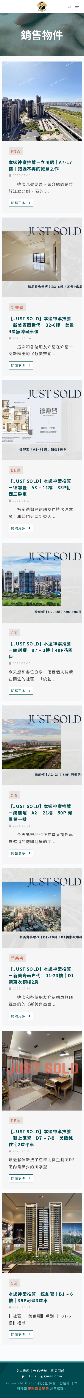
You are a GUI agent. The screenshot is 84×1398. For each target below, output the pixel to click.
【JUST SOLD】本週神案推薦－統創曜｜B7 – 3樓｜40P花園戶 (41, 650)
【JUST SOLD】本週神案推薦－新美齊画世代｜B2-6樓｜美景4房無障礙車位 (41, 325)
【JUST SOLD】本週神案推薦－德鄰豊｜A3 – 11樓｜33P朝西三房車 (40, 487)
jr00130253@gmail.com (42, 1376)
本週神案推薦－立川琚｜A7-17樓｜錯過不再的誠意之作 (40, 165)
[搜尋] (69, 6)
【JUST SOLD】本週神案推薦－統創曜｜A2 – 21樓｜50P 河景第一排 (40, 812)
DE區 (16, 470)
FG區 (16, 151)
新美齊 (17, 307)
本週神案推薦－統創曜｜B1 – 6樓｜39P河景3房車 (41, 1297)
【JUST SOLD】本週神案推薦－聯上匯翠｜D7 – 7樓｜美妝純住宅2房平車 (41, 1137)
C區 (14, 632)
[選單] (77, 6)
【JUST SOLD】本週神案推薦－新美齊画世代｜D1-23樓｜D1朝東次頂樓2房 (41, 975)
